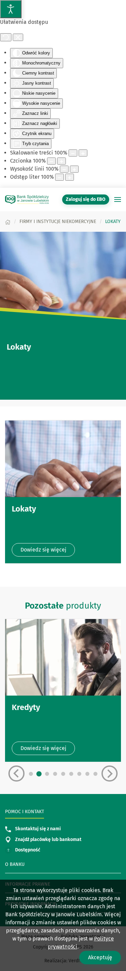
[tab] (31, 774)
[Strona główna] (7, 221)
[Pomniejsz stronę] (73, 153)
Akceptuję (100, 957)
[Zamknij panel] (18, 37)
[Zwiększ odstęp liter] (69, 177)
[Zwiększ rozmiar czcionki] (61, 161)
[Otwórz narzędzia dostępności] (11, 9)
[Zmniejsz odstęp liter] (59, 177)
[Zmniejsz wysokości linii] (64, 169)
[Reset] (5, 37)
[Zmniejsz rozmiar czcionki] (51, 161)
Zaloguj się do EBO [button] (86, 199)
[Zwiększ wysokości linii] (74, 169)
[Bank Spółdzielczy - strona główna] (27, 199)
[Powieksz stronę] (83, 153)
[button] (117, 199)
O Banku (15, 864)
